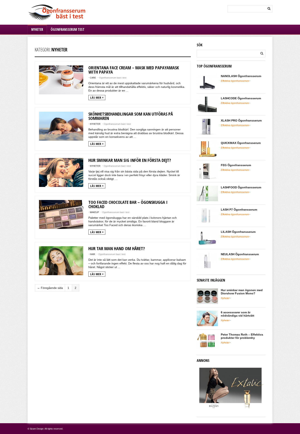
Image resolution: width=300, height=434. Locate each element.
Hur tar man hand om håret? (116, 248)
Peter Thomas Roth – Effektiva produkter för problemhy (242, 336)
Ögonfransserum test (67, 29)
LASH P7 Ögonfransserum (239, 209)
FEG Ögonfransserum (236, 165)
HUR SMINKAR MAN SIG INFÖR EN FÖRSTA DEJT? (129, 160)
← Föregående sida (50, 287)
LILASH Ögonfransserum (238, 231)
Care (93, 77)
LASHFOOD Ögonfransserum (241, 187)
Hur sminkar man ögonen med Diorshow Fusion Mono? (242, 291)
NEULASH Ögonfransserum (240, 254)
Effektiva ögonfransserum (235, 81)
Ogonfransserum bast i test (112, 77)
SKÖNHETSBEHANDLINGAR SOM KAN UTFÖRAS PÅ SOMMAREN (130, 116)
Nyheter (37, 29)
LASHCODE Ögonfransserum (241, 98)
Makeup (94, 212)
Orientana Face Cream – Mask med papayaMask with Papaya (133, 69)
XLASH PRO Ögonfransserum (241, 120)
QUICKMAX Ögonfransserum (241, 143)
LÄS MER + (96, 97)
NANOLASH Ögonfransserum (241, 76)
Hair (92, 254)
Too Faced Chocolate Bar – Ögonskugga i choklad (128, 204)
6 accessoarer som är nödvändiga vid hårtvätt (237, 314)
